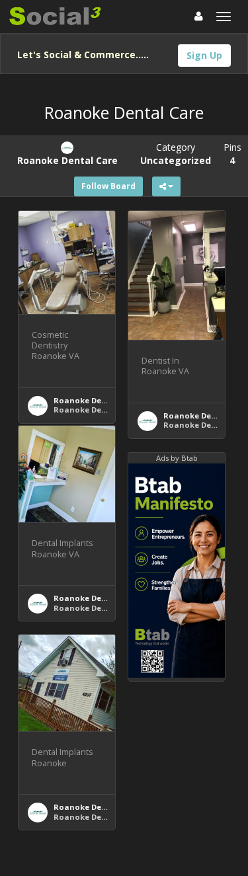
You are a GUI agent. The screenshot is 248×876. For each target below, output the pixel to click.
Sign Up (204, 55)
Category (175, 154)
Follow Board (108, 186)
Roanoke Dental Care (96, 400)
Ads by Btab (177, 458)
